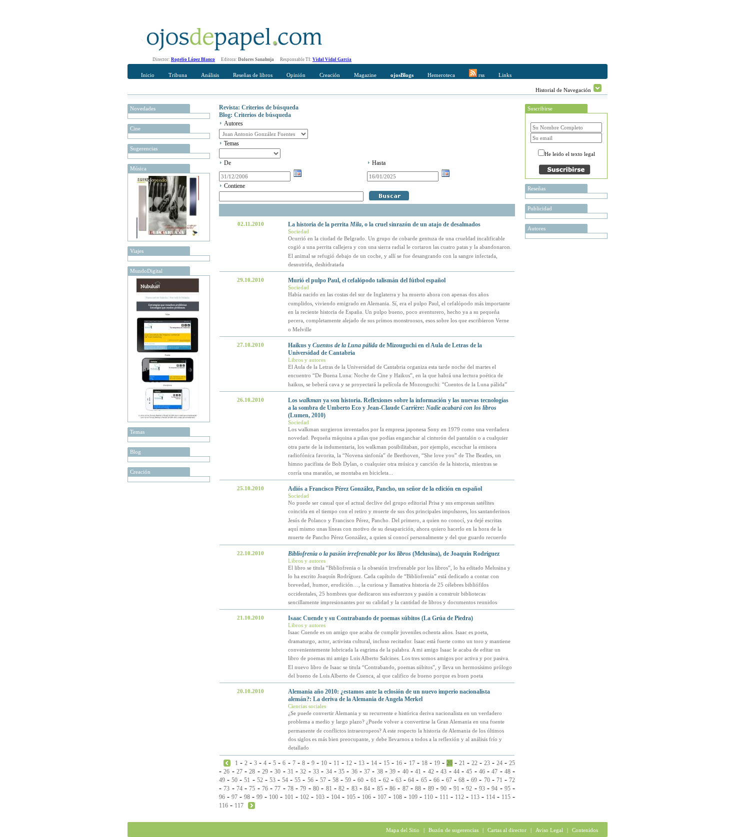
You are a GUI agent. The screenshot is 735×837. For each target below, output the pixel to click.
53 (273, 780)
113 (475, 797)
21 (462, 763)
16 (399, 763)
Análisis (210, 75)
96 (222, 797)
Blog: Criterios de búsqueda (255, 114)
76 (265, 788)
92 (469, 788)
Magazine (365, 75)
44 (457, 771)
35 (341, 771)
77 (277, 788)
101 (289, 797)
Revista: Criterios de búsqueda (258, 107)
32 (303, 771)
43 (443, 771)
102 (304, 797)
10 (324, 763)
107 (382, 797)
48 (507, 771)
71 (499, 780)
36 (355, 771)
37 (367, 771)
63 (399, 780)
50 (235, 780)
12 (349, 763)
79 (303, 788)
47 (495, 771)
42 (431, 771)
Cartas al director (507, 830)
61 (373, 780)
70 (487, 780)
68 (461, 780)
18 (425, 763)
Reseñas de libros (252, 75)
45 (469, 771)
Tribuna (177, 75)
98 (247, 797)
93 (482, 788)
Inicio (147, 75)
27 (239, 771)
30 (277, 771)
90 (443, 788)
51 (247, 780)
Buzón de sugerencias (453, 830)
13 (361, 763)
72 (512, 780)
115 (506, 797)
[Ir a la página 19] (227, 763)
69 (474, 780)
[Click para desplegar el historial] (597, 88)
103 (320, 797)
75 (252, 788)
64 (411, 780)
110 (428, 797)
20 (449, 763)
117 (239, 805)
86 (393, 788)
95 (507, 788)
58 (335, 780)
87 (405, 788)
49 (222, 780)
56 (311, 780)
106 (366, 797)
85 (380, 788)
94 (495, 788)
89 (431, 788)
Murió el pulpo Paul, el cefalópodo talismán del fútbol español (367, 280)
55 (297, 780)
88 (418, 788)
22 (475, 763)
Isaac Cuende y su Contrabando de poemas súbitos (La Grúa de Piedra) (380, 618)
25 (512, 763)
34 (329, 771)
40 (405, 771)
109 (413, 797)
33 (316, 771)
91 (457, 788)
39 (393, 771)
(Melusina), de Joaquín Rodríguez (394, 553)
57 (323, 780)
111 (444, 797)
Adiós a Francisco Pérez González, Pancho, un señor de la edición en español (385, 488)
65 (424, 780)
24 (499, 763)
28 (252, 771)
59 (348, 780)
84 (367, 788)
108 (397, 797)
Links (505, 75)
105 (351, 797)
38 (380, 771)
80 (316, 788)
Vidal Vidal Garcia (332, 59)
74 (239, 788)
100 (273, 797)
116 (223, 805)
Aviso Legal (549, 830)
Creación (330, 75)
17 (412, 763)
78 (291, 788)
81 (329, 788)
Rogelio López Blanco (193, 59)
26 (227, 771)
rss (480, 75)
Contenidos (585, 830)
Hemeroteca (441, 75)
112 (459, 797)
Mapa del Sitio (403, 830)
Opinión (296, 75)
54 (285, 780)
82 (341, 788)
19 (437, 763)
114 (490, 797)
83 (355, 788)
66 (437, 780)
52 (260, 780)
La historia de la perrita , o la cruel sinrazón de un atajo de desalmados (384, 224)
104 (335, 797)
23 (487, 763)
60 (361, 780)
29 (265, 771)
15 (387, 763)
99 (259, 797)
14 (374, 763)
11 (337, 763)
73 (227, 788)
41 (418, 771)
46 (482, 771)
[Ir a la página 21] (252, 805)
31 (291, 771)
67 (449, 780)
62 (386, 780)
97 (235, 797)
